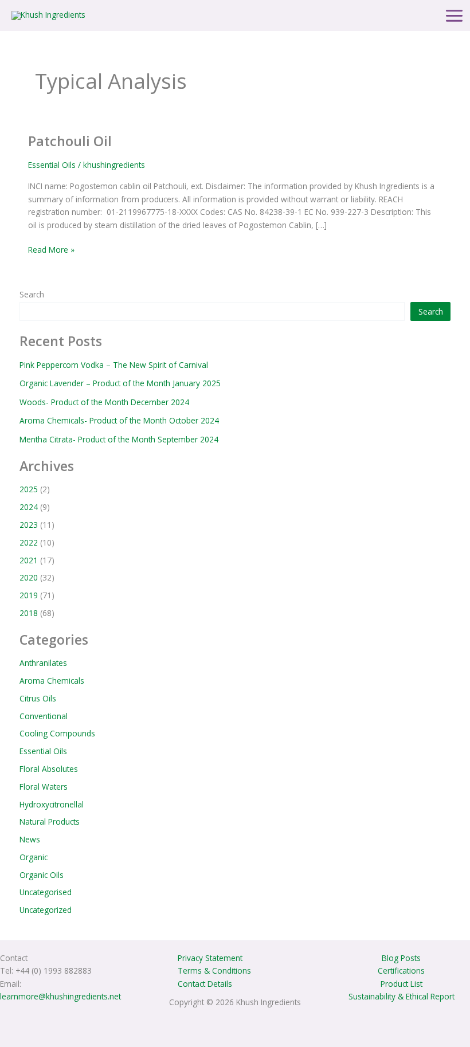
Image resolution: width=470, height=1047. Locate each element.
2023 (28, 524)
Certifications (401, 970)
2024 (28, 506)
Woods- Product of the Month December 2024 (104, 402)
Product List (401, 983)
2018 (28, 612)
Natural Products (49, 821)
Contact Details (205, 983)
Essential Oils (52, 164)
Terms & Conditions (214, 970)
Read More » (51, 249)
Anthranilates (43, 662)
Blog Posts (401, 957)
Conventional (43, 716)
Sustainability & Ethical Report (401, 996)
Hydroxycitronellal (51, 804)
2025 (28, 489)
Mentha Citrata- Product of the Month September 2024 (118, 439)
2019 (28, 595)
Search (31, 294)
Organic (33, 857)
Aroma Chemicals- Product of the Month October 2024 (119, 420)
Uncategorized (45, 909)
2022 (28, 542)
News (29, 839)
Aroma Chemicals (51, 680)
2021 (28, 560)
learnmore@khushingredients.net (60, 996)
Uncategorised (45, 892)
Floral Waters (43, 786)
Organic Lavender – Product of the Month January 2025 (120, 383)
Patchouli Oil (70, 141)
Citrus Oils (37, 698)
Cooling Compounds (57, 733)
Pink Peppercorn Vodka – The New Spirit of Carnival (113, 364)
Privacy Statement (210, 957)
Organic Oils (41, 874)
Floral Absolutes (48, 768)
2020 (28, 577)
